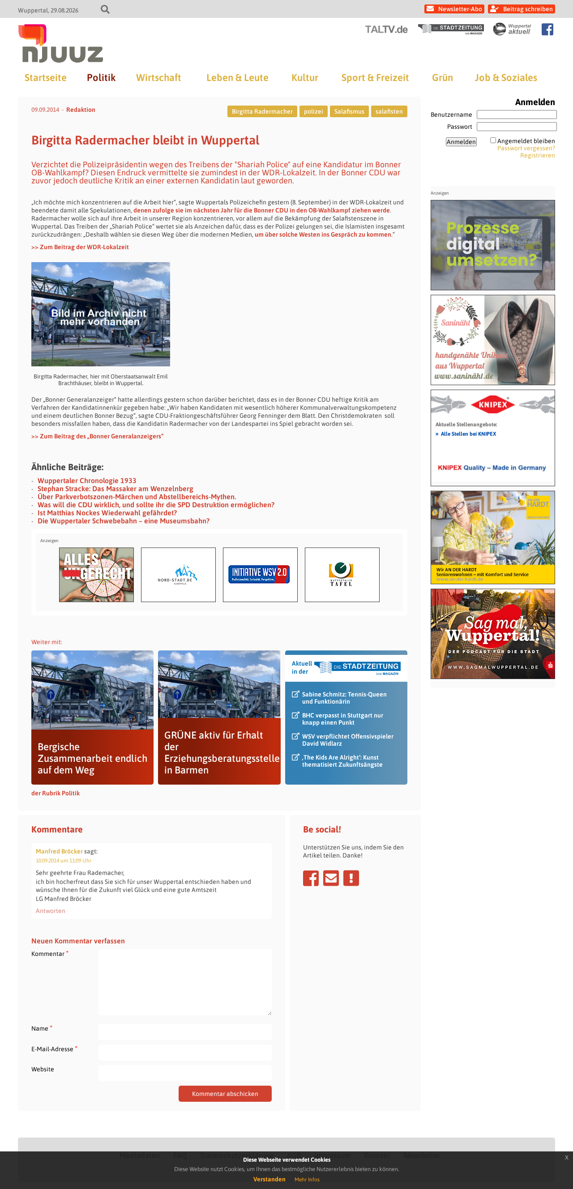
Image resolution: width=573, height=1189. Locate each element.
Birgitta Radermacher (262, 111)
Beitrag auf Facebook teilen (311, 878)
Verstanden (269, 1179)
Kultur (304, 77)
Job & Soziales (506, 77)
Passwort (459, 126)
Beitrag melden (351, 878)
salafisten (389, 111)
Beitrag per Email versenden (331, 878)
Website (42, 1069)
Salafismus (349, 111)
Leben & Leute (237, 77)
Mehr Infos (307, 1179)
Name (41, 1028)
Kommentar (49, 953)
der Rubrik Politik (55, 793)
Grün (442, 77)
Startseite (46, 77)
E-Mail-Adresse (54, 1049)
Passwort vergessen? (526, 148)
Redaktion (80, 109)
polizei (313, 111)
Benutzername (451, 114)
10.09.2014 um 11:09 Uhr (63, 861)
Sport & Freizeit (375, 77)
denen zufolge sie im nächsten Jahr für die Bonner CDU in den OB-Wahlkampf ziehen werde (261, 210)
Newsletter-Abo (460, 9)
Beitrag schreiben (528, 9)
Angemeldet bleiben (526, 140)
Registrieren (537, 155)
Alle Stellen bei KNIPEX (466, 433)
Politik (101, 77)
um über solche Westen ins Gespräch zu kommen (323, 234)
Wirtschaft (158, 77)
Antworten (50, 910)
